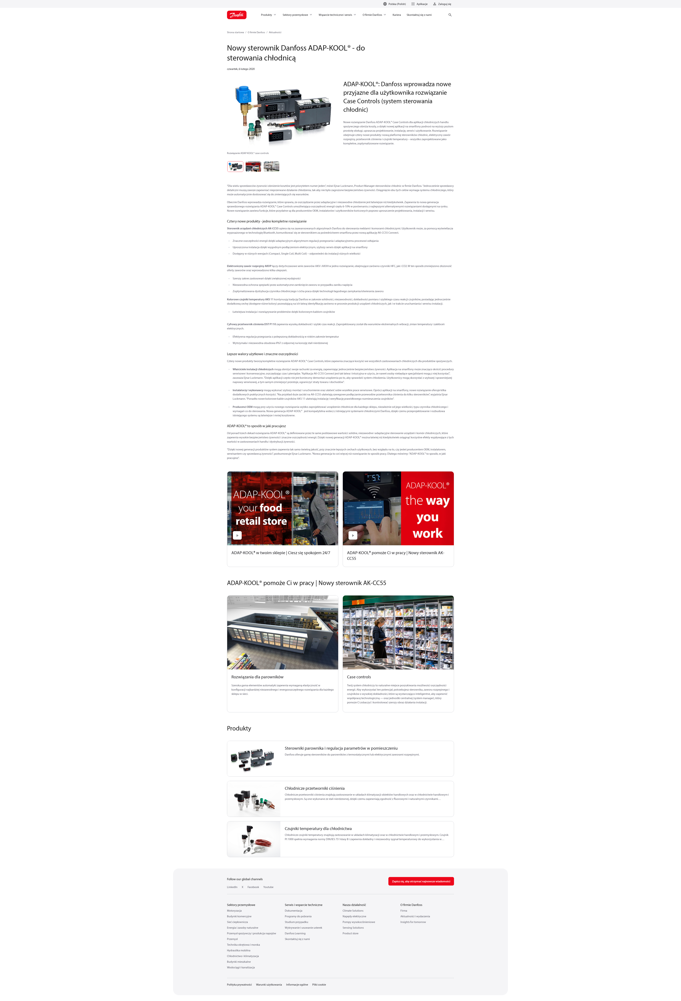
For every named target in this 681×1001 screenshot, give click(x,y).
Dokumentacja (293, 910)
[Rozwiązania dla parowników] (282, 632)
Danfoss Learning (295, 933)
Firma (403, 910)
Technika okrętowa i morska (243, 944)
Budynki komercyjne (239, 916)
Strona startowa (235, 32)
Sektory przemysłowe (241, 905)
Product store (350, 933)
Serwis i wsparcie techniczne (303, 905)
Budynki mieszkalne (239, 961)
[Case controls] (398, 632)
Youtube (268, 887)
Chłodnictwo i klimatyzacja (243, 956)
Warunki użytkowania (269, 984)
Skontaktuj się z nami (297, 939)
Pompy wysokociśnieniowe (359, 922)
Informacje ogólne (297, 984)
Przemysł (232, 939)
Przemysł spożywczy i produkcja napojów (251, 933)
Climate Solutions (353, 910)
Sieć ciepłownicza (237, 922)
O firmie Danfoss (256, 32)
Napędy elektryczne (354, 916)
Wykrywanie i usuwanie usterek (303, 927)
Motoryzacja (234, 910)
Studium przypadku (296, 922)
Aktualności (275, 32)
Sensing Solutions (353, 927)
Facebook (253, 887)
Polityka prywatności (239, 984)
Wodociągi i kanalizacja (241, 967)
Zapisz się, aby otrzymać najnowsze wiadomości (421, 881)
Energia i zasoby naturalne (242, 927)
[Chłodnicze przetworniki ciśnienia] (254, 799)
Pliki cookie (319, 984)
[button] (419, 4)
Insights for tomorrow (413, 922)
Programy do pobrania (298, 916)
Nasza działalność (354, 905)
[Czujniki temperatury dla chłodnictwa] (254, 839)
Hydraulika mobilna (238, 950)
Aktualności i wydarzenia (415, 916)
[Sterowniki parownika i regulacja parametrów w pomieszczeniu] (254, 759)
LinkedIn (232, 887)
